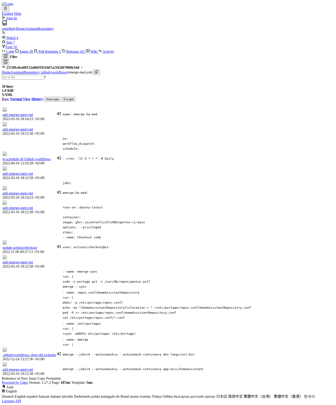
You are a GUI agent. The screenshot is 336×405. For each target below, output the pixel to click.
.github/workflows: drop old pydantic (29, 355)
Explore (7, 14)
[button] (9, 38)
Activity (108, 51)
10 (15, 47)
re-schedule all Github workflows (27, 159)
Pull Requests (49, 51)
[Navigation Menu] (5, 9)
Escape (69, 99)
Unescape (52, 99)
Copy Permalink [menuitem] (49, 378)
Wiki (94, 51)
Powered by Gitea (15, 382)
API (18, 401)
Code (10, 51)
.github (45, 72)
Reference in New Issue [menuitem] (19, 378)
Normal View (20, 99)
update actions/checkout (20, 248)
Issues (26, 51)
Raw (5, 99)
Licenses (8, 401)
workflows (59, 72)
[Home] (7, 4)
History (37, 99)
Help (17, 14)
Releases (75, 51)
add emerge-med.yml (18, 115)
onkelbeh (8, 29)
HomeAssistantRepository (35, 29)
